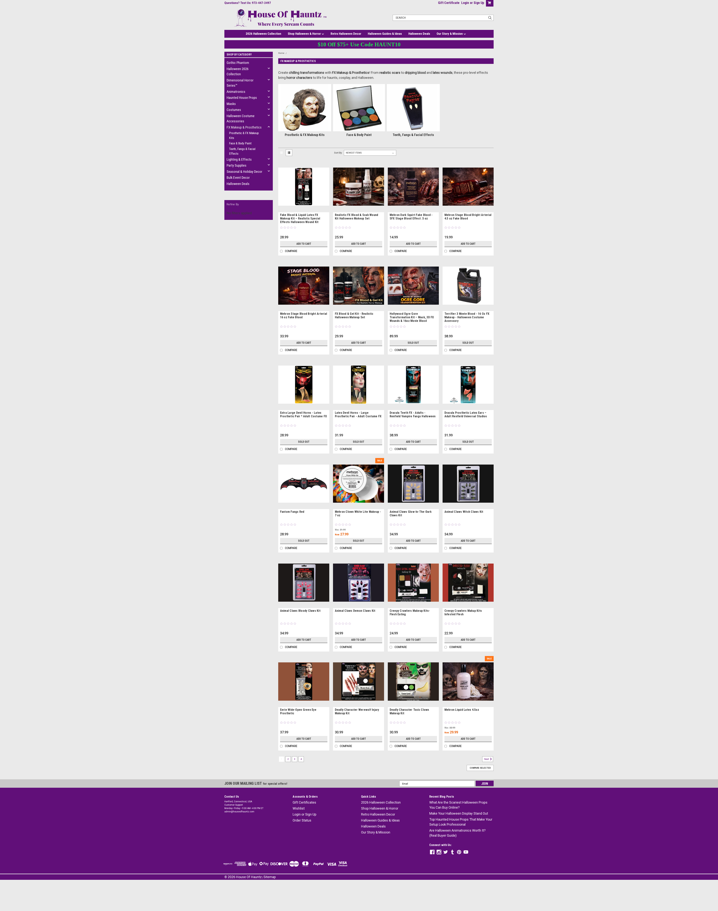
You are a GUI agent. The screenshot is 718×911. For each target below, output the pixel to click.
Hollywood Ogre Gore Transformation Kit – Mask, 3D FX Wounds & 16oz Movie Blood (412, 317)
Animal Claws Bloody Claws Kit (300, 611)
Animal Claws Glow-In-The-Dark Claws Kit (411, 513)
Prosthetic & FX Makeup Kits (244, 135)
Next (487, 759)
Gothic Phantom (238, 63)
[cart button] (489, 3)
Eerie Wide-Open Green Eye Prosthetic (298, 711)
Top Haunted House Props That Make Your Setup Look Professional (460, 821)
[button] (359, 890)
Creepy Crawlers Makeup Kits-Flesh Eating (410, 612)
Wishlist (299, 808)
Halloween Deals (419, 33)
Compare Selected (480, 768)
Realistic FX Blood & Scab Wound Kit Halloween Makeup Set (356, 216)
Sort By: (338, 152)
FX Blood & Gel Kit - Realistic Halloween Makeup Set (354, 315)
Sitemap (269, 877)
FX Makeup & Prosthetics (244, 127)
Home (281, 53)
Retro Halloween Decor (346, 33)
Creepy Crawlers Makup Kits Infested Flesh (463, 612)
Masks (231, 104)
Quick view (303, 209)
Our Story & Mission (450, 33)
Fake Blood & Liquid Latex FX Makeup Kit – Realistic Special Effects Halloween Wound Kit (300, 218)
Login (465, 3)
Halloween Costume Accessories (240, 118)
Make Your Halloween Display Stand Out (458, 813)
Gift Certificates (304, 802)
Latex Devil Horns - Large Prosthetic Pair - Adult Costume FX (358, 414)
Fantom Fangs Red (292, 511)
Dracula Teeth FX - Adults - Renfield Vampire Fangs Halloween (413, 414)
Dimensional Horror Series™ (240, 83)
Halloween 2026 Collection (237, 71)
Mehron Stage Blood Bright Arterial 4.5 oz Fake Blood (468, 216)
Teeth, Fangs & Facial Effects (242, 151)
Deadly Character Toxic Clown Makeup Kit (409, 711)
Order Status (302, 820)
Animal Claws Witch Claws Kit (463, 511)
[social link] (432, 852)
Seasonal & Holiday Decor (244, 171)
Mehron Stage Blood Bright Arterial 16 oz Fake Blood (303, 315)
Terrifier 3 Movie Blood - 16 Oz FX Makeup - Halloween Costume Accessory (467, 317)
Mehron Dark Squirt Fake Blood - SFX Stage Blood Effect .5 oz (411, 216)
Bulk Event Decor (238, 177)
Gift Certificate (448, 3)
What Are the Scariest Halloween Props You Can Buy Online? (458, 804)
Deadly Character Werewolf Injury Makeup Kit (357, 711)
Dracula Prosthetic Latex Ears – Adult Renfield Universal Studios (465, 414)
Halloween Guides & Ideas (385, 33)
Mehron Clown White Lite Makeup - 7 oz (358, 513)
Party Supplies (236, 165)
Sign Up (479, 3)
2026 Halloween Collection (263, 33)
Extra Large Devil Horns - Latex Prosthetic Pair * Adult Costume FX (303, 414)
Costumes (234, 110)
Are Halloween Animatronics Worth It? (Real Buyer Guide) (457, 832)
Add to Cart (303, 243)
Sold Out (413, 342)
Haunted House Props (242, 97)
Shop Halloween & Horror (305, 33)
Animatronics (236, 91)
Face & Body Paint (240, 143)
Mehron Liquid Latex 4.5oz (461, 710)
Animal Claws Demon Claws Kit (355, 611)
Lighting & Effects (239, 159)
